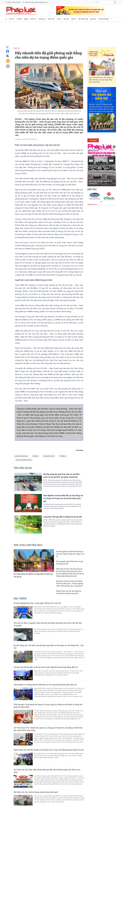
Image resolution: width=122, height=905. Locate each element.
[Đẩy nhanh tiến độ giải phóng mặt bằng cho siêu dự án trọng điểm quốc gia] (21, 10)
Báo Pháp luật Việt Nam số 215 (100, 181)
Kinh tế (73, 19)
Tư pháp (19, 19)
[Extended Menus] (112, 18)
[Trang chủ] (6, 19)
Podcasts (41, 19)
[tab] (101, 201)
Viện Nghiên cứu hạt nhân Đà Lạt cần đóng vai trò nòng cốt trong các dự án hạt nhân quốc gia (63, 498)
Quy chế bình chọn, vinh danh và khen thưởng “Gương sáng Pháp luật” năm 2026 (101, 79)
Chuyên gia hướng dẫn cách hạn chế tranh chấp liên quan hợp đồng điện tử (46, 667)
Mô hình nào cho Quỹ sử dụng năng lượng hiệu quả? (36, 792)
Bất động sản (83, 19)
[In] (8, 66)
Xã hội (59, 19)
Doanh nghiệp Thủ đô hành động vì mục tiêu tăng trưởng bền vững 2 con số (70, 553)
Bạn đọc (93, 19)
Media (26, 19)
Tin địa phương (103, 19)
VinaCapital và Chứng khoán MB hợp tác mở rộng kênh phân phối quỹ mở (45, 684)
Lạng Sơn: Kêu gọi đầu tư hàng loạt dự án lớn (62, 517)
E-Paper (93, 140)
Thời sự (11, 19)
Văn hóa (66, 19)
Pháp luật (51, 19)
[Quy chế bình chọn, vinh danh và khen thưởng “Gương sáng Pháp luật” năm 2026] (101, 67)
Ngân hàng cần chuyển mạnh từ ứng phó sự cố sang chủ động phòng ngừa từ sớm (49, 750)
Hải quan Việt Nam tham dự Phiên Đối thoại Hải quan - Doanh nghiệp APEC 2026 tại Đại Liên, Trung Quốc (69, 583)
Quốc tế (33, 19)
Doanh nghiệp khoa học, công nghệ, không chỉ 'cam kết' (37, 603)
